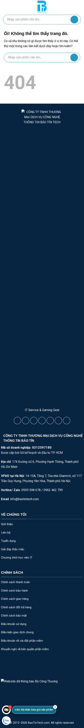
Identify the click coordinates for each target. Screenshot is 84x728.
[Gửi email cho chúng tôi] (42, 420)
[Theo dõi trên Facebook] (17, 420)
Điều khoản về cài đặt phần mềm (22, 640)
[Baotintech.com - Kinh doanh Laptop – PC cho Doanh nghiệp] (42, 7)
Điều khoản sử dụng (13, 624)
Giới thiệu (7, 524)
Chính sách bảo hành (14, 590)
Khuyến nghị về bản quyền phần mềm (25, 649)
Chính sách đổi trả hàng (16, 607)
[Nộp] (74, 19)
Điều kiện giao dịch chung (17, 632)
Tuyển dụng (8, 541)
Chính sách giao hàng (15, 599)
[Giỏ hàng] (77, 7)
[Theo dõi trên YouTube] (66, 420)
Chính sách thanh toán (15, 582)
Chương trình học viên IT (16, 557)
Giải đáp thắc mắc (12, 549)
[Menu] (7, 7)
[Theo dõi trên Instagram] (25, 420)
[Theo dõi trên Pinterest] (58, 420)
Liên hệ (5, 532)
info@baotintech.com (24, 499)
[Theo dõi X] (34, 420)
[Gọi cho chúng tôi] (50, 420)
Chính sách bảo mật (14, 615)
